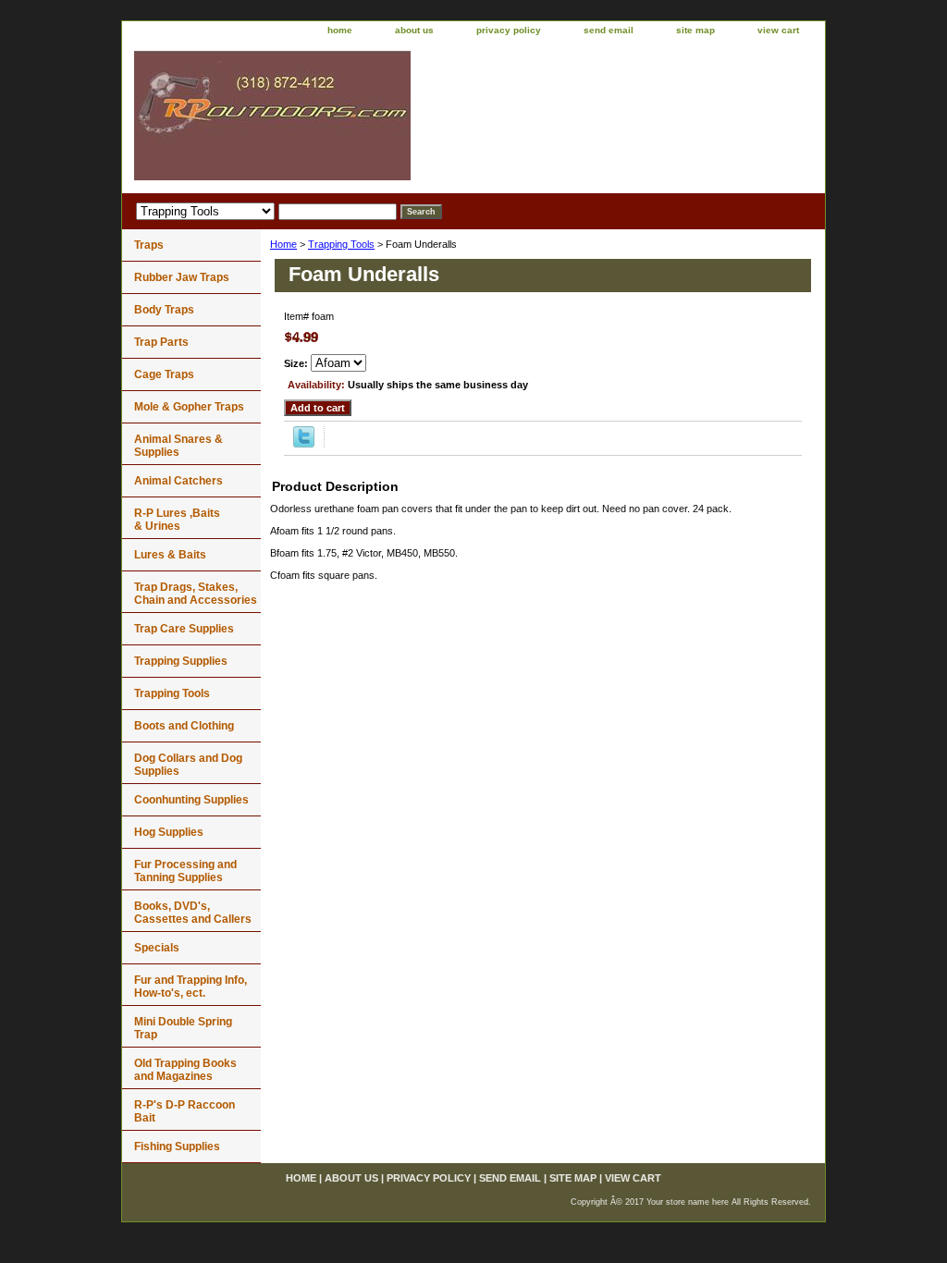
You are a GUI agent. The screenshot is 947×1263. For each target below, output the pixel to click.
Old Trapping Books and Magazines (185, 1070)
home (339, 30)
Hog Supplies (168, 832)
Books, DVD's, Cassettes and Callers (193, 913)
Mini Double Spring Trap (183, 1028)
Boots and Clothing (184, 725)
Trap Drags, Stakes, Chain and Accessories (195, 594)
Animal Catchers (178, 480)
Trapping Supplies (181, 661)
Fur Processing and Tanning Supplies (185, 871)
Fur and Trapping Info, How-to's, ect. (190, 986)
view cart (778, 30)
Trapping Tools (341, 244)
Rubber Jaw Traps (181, 277)
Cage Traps (164, 374)
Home (283, 244)
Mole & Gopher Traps (189, 406)
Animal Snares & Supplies (178, 446)
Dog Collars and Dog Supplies (188, 765)
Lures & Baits (170, 554)
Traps (149, 245)
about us (414, 30)
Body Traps (164, 309)
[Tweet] (303, 443)
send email (608, 30)
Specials (156, 947)
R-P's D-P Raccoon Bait (184, 1111)
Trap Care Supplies (184, 628)
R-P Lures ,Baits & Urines (177, 520)
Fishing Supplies (177, 1146)
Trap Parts (161, 342)
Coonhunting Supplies (191, 799)
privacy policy (508, 30)
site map (695, 30)
